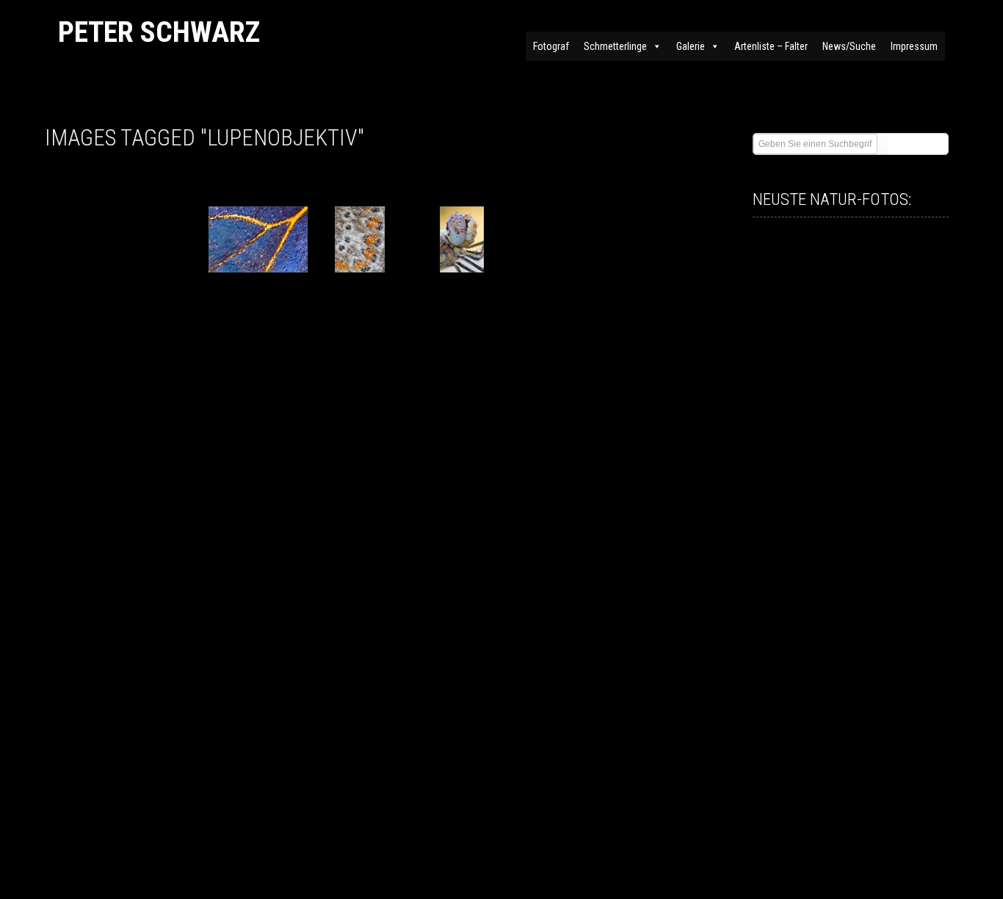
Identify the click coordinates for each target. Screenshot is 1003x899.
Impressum (914, 46)
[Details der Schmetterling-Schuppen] (258, 239)
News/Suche (849, 46)
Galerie (690, 46)
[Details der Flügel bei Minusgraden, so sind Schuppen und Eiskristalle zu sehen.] (360, 239)
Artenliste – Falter (771, 46)
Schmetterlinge (615, 46)
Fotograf (551, 46)
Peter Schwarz (159, 32)
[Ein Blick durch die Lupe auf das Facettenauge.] (462, 239)
